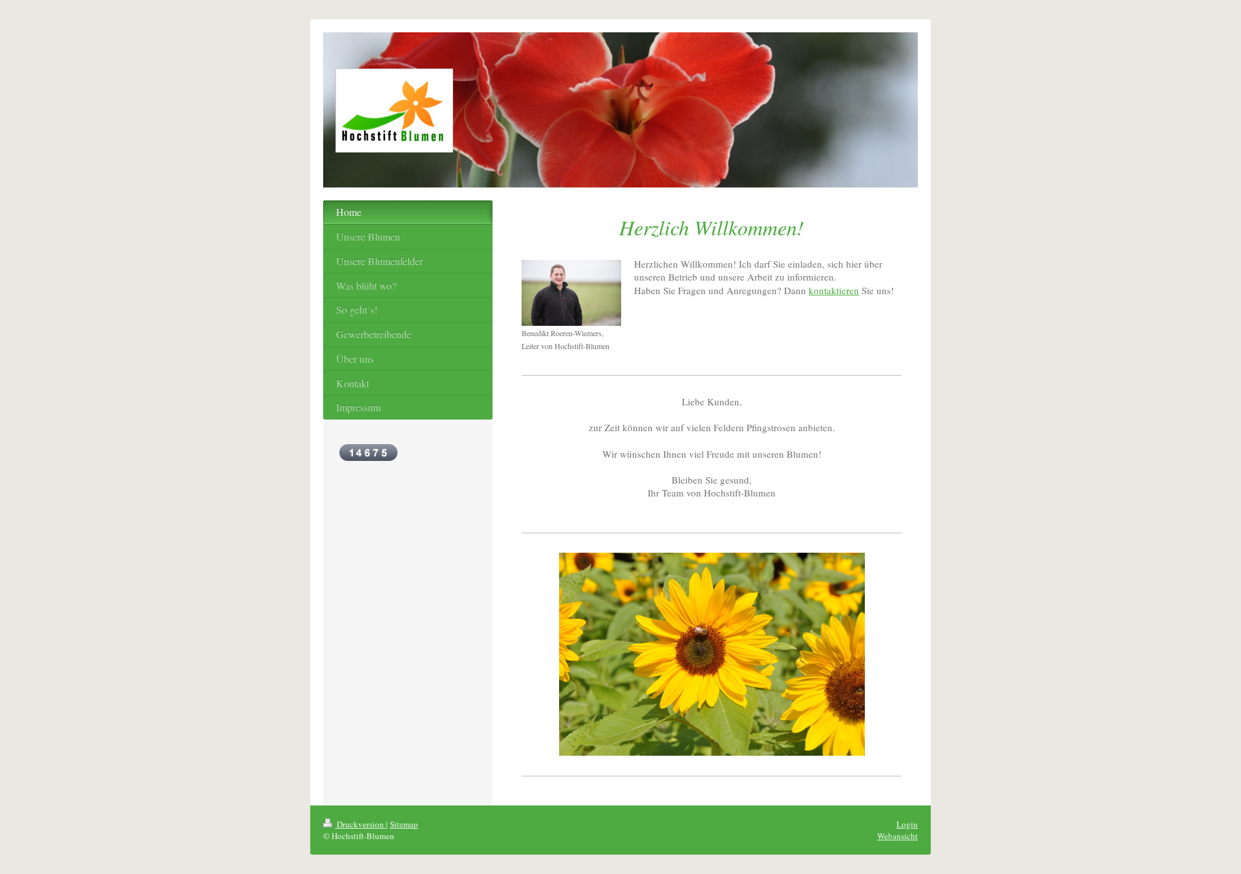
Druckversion (360, 824)
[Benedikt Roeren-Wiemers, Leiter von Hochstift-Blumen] (571, 293)
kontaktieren (834, 290)
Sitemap (404, 824)
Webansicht (897, 836)
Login (907, 824)
